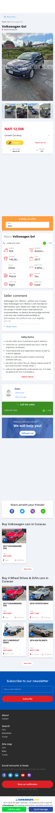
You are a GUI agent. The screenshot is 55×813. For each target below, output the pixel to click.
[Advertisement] (27, 186)
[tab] (27, 135)
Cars (4, 729)
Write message (20, 397)
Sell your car (27, 433)
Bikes (4, 751)
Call (50, 243)
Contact (5, 718)
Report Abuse (28, 376)
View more (27, 569)
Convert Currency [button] (12, 135)
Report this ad (40, 143)
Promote (15, 143)
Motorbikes (7, 733)
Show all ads (19, 393)
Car (9, 22)
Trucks (5, 736)
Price (9, 223)
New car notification (27, 784)
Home (4, 22)
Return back (11, 17)
